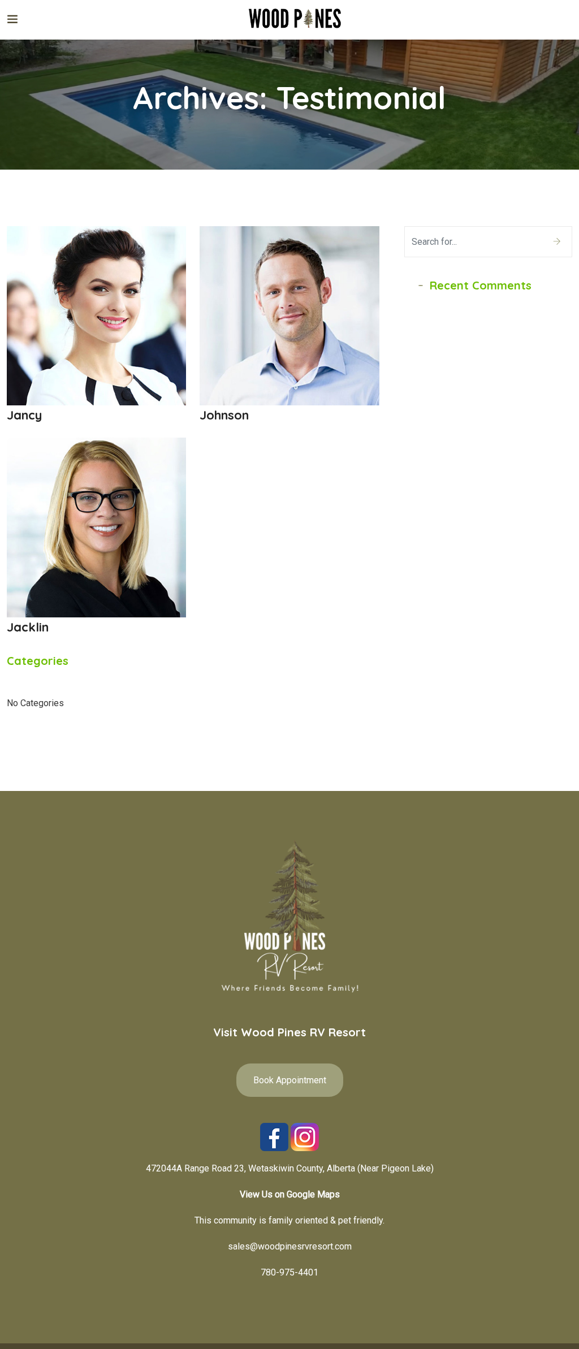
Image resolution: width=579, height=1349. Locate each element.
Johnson (224, 415)
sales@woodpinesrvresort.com (290, 1246)
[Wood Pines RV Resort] (295, 19)
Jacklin (28, 627)
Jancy (24, 415)
